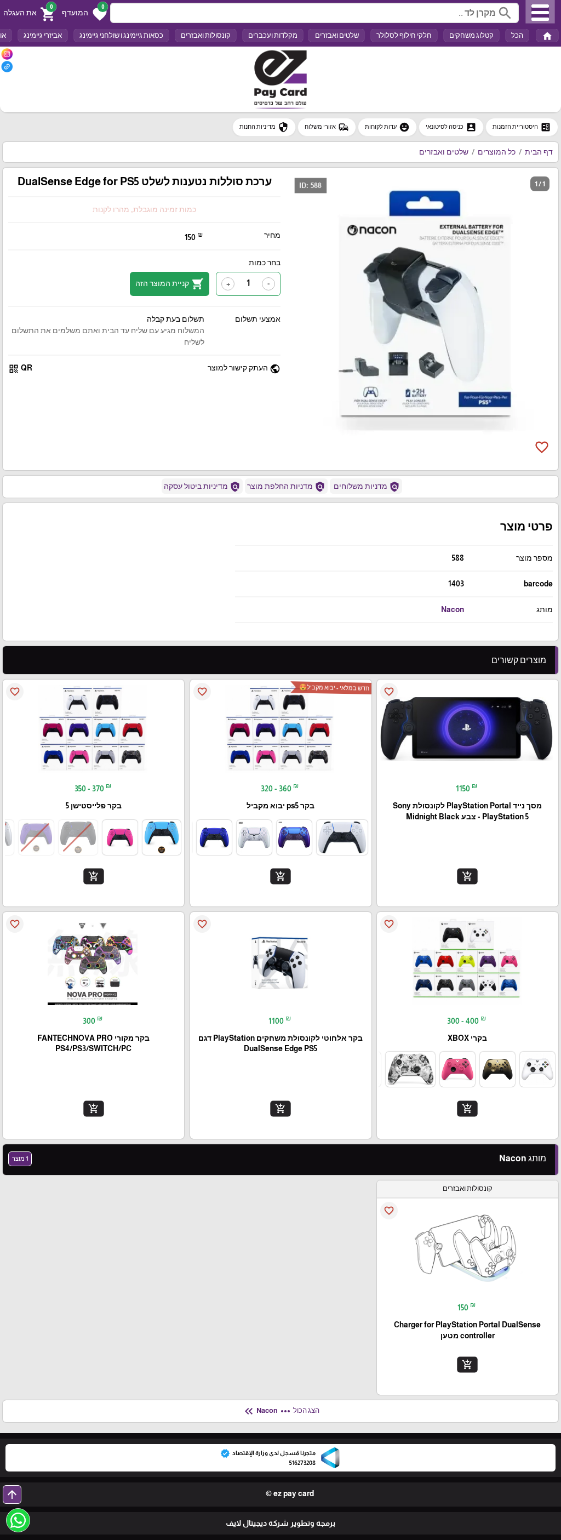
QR (20, 368)
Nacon (452, 609)
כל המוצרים (497, 151)
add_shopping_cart (467, 876)
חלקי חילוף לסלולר (404, 35)
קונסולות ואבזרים (206, 35)
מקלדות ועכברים (272, 35)
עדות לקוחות (387, 127)
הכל (517, 35)
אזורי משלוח (327, 127)
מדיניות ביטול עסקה (202, 486)
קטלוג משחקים (471, 35)
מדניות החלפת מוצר (286, 486)
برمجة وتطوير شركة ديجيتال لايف (280, 1523)
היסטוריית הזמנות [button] (522, 127)
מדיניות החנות (264, 127)
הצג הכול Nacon (280, 1411)
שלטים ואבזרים (336, 35)
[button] (84, 13)
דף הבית (539, 151)
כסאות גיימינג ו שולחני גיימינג (121, 35)
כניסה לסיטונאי (451, 127)
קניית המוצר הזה (169, 283)
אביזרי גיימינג (43, 35)
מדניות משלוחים (366, 486)
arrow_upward (12, 1494)
